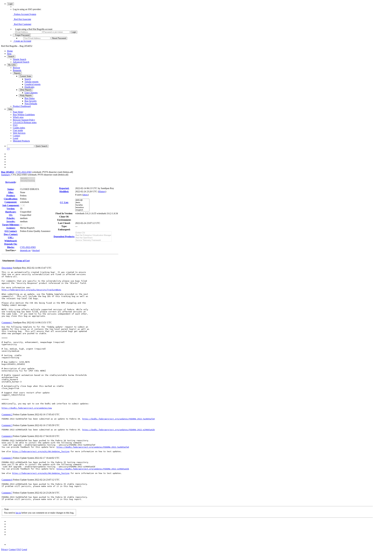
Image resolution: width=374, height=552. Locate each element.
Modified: (64, 191)
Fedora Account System (24, 14)
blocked (36, 250)
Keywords (10, 182)
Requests (17, 70)
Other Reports (26, 90)
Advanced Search (21, 62)
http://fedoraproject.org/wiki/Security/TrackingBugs (31, 290)
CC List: (64, 202)
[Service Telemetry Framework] (93, 240)
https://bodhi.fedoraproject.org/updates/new (27, 408)
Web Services (19, 133)
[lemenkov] (82, 207)
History (102, 191)
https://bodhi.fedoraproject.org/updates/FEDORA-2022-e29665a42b (118, 430)
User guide (18, 130)
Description (7, 268)
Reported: (64, 188)
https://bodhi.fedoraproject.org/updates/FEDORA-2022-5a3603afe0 (118, 419)
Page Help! (18, 112)
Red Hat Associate (22, 19)
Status (10, 189)
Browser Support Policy (24, 120)
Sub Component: (10, 205)
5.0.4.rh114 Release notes (25, 122)
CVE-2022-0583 (24, 172)
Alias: (11, 192)
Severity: (10, 221)
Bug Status (30, 98)
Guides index (19, 127)
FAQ (15, 125)
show (85, 194)
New (9, 53)
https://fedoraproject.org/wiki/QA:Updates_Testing (40, 451)
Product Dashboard (22, 106)
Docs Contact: (11, 234)
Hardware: (10, 212)
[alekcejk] (82, 200)
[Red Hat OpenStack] (93, 238)
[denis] (82, 202)
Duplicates (29, 87)
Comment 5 (7, 458)
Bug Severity (31, 101)
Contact (16, 135)
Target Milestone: (10, 224)
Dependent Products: (64, 236)
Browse (16, 67)
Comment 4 (7, 436)
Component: (11, 202)
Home (10, 51)
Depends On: (10, 244)
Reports (17, 73)
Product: (10, 195)
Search (11, 56)
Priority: (11, 218)
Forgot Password (22, 35)
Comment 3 (7, 425)
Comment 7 (7, 492)
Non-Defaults (31, 103)
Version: (11, 208)
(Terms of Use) (22, 260)
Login (10, 4)
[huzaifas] (82, 205)
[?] (8, 149)
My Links (12, 65)
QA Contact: (11, 231)
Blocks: (10, 247)
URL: (11, 237)
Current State (25, 76)
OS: (11, 215)
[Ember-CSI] (93, 233)
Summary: (6, 174)
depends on (25, 250)
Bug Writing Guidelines (24, 114)
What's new (18, 117)
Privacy (4, 549)
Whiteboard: (10, 241)
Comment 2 (7, 414)
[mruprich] (82, 210)
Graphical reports (32, 84)
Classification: (11, 199)
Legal (15, 138)
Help (10, 109)
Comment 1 (7, 322)
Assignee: (10, 228)
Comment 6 (7, 479)
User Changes (31, 92)
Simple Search (19, 59)
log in (18, 512)
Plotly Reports (26, 95)
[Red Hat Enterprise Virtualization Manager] (93, 235)
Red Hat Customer (22, 24)
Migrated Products (21, 141)
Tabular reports (31, 81)
